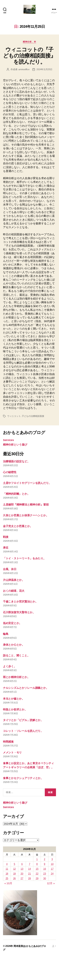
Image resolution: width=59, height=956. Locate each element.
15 (37, 869)
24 (52, 873)
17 (52, 869)
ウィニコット (14, 416)
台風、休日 (9, 569)
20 (22, 873)
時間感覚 (8, 741)
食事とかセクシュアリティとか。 (23, 778)
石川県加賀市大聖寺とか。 (19, 612)
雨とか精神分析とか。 (16, 677)
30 (44, 878)
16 (44, 869)
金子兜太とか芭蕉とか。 (18, 526)
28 (29, 878)
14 (29, 869)
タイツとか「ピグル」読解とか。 (23, 720)
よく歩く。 (9, 666)
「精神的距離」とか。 (16, 493)
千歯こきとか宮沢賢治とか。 (20, 601)
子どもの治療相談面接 (33, 416)
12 (14, 869)
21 (29, 873)
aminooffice (23, 69)
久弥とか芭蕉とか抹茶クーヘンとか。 (26, 515)
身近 (5, 547)
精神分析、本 (29, 41)
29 (37, 878)
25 (7, 878)
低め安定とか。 (12, 623)
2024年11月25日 (44, 69)
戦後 (5, 536)
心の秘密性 (9, 472)
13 (22, 869)
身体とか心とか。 (14, 644)
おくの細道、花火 (14, 590)
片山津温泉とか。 (14, 579)
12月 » (51, 883)
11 (7, 869)
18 (7, 873)
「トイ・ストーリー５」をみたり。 (24, 558)
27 (22, 878)
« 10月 (8, 883)
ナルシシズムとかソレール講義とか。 (26, 687)
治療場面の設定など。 (16, 461)
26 (14, 878)
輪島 (5, 633)
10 (52, 864)
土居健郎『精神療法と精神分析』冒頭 (26, 504)
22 (37, 873)
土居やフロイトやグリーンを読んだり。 (27, 482)
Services (8, 440)
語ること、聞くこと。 (16, 655)
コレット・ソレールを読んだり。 (23, 730)
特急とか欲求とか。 (15, 709)
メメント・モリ (12, 752)
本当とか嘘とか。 (14, 698)
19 (14, 873)
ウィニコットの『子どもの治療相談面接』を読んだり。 (29, 55)
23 (44, 873)
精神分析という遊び (15, 444)
